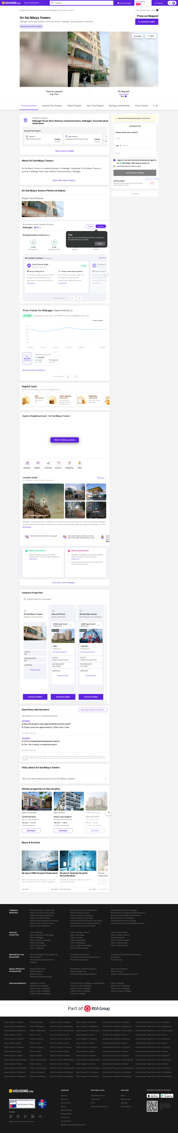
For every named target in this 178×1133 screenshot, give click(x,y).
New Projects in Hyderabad (87, 1031)
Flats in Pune (35, 1035)
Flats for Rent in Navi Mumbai (62, 1068)
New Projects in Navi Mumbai (88, 1068)
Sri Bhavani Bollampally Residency (83, 974)
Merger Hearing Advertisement (71, 1125)
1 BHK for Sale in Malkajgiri (40, 991)
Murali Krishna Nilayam (79, 960)
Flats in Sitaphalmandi (119, 945)
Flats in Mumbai (36, 1022)
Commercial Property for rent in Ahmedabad (154, 1060)
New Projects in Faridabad (87, 1072)
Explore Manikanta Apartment (41, 915)
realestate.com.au (98, 1096)
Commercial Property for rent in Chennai (153, 1039)
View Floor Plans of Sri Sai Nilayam (83, 910)
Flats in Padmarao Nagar (120, 940)
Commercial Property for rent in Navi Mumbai (154, 1068)
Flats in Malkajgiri (36, 938)
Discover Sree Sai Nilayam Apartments (126, 915)
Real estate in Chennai (14, 1039)
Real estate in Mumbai (13, 1022)
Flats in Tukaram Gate (119, 943)
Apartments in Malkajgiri (39, 986)
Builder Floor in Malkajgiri (120, 986)
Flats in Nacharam (118, 938)
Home (22, 10)
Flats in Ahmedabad (38, 1060)
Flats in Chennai (36, 1039)
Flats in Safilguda (36, 948)
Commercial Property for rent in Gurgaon (153, 1047)
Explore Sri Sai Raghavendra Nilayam (44, 921)
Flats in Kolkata (36, 1056)
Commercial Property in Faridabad (117, 1072)
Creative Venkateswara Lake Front (124, 974)
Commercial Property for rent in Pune (151, 1035)
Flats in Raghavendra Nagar (81, 945)
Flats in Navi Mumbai (38, 1068)
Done (100, 243)
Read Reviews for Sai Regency (123, 918)
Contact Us (65, 1117)
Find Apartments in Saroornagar (123, 921)
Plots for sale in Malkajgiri (40, 988)
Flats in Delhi (35, 1043)
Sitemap (124, 1103)
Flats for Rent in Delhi (59, 1043)
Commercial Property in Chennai (116, 1039)
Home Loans (126, 1099)
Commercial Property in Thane (115, 1064)
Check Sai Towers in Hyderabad (42, 910)
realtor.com (95, 1099)
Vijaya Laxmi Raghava (119, 969)
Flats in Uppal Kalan (77, 940)
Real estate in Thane (13, 1064)
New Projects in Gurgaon (86, 1047)
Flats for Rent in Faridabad (61, 1072)
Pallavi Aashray (36, 974)
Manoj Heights (35, 957)
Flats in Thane (36, 1064)
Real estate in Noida (12, 1051)
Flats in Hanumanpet (38, 945)
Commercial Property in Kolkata (116, 1056)
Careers (64, 1096)
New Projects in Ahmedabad (88, 1060)
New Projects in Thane (85, 1064)
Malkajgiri (53, 10)
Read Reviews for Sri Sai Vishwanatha (85, 923)
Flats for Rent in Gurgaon (61, 1047)
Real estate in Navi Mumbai (15, 1068)
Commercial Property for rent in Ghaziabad (154, 1076)
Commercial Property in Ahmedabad (118, 1060)
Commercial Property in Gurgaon (116, 1047)
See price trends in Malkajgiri (33, 370)
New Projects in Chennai (86, 1039)
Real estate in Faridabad (14, 1072)
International (126, 1106)
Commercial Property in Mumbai (116, 1022)
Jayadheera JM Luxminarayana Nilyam (126, 954)
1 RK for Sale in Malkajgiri (120, 988)
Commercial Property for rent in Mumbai (153, 1022)
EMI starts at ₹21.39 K (88, 652)
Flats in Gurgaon (37, 1047)
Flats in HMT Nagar (37, 943)
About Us (64, 1099)
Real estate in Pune (12, 1035)
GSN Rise (33, 962)
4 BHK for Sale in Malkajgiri (40, 994)
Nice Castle (115, 957)
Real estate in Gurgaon (14, 1047)
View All (102, 258)
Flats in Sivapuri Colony (120, 935)
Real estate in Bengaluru (14, 1026)
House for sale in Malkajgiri (80, 986)
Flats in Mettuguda (77, 943)
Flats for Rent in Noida (59, 1051)
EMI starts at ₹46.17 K (60, 652)
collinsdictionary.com (99, 1106)
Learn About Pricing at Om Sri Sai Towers (86, 921)
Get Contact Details (135, 173)
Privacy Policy (66, 1114)
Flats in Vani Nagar (77, 935)
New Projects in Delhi (85, 1043)
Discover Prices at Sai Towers (82, 915)
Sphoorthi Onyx (117, 971)
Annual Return (66, 1110)
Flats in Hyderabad (38, 1031)
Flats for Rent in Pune (59, 1035)
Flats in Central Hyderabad (40, 940)
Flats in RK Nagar (36, 932)
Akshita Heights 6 (37, 971)
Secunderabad (42, 10)
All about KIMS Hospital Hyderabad (39, 873)
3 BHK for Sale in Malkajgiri (121, 991)
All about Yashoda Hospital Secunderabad (73, 874)
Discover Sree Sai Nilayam (40, 926)
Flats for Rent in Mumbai (60, 1022)
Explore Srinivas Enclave (80, 913)
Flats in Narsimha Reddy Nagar (42, 935)
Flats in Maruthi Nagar (119, 932)
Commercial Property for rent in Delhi (151, 1043)
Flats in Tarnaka (76, 938)
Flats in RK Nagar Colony (79, 932)
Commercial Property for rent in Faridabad (153, 1072)
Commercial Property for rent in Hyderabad (154, 1031)
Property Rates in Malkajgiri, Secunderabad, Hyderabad (88, 983)
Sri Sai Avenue (116, 960)
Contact (31, 830)
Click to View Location (64, 440)
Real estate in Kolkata (13, 1056)
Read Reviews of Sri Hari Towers (83, 926)
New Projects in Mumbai (86, 1022)
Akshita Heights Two (78, 971)
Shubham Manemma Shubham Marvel (85, 957)
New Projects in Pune (85, 1035)
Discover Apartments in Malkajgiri (124, 910)
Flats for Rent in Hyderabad (62, 1031)
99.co (93, 1103)
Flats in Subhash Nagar (79, 948)
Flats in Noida (35, 1051)
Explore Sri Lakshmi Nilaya (40, 918)
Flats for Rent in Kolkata (60, 1056)
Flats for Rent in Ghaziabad (61, 1076)
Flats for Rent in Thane (60, 1064)
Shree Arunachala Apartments (42, 960)
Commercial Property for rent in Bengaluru (154, 1026)
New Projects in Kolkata (86, 1056)
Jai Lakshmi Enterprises (79, 954)
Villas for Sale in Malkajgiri (80, 988)
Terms (63, 1106)
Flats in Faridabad (37, 1072)
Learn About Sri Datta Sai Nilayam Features (127, 923)
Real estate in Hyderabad (15, 1031)
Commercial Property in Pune (115, 1035)
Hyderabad (30, 10)
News (123, 1096)
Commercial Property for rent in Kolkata (152, 1056)
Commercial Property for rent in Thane (152, 1064)
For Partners (66, 1103)
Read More (27, 527)
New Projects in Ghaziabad (87, 1076)
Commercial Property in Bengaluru (117, 1026)
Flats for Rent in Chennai (60, 1039)
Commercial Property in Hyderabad (117, 1031)
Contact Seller (148, 22)
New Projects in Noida (85, 1051)
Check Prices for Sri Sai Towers (42, 923)
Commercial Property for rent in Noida (152, 1051)
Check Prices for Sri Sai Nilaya (81, 918)
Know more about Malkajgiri (63, 583)
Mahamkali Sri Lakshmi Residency (83, 969)
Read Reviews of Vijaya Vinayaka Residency (128, 913)
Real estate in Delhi (12, 1043)
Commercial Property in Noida (115, 1051)
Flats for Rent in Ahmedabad (62, 1060)
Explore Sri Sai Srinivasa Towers (42, 913)
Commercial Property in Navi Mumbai (118, 1068)
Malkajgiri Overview (37, 983)
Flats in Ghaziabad (37, 1076)
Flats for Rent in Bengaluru (61, 1026)
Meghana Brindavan (38, 969)
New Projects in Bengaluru (87, 1026)
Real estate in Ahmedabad (15, 1060)
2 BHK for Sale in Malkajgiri (80, 991)
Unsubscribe (66, 1121)
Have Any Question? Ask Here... (93, 710)
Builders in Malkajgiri (78, 994)
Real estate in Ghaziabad (14, 1076)
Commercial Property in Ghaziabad (117, 1076)
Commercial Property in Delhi (115, 1043)
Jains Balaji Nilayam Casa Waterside (44, 954)
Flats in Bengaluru (37, 1026)
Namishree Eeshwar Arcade (41, 977)
